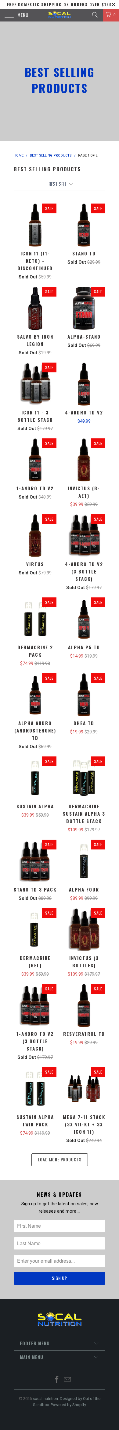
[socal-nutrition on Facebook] (57, 1380)
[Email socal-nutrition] (67, 1380)
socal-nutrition (45, 1398)
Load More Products (59, 1159)
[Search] (94, 14)
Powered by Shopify (68, 1404)
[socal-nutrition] (59, 15)
